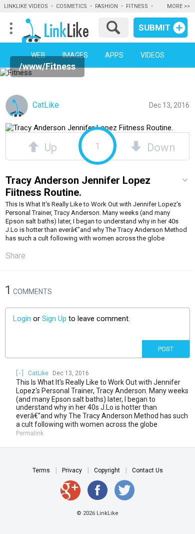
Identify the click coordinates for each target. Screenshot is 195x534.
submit (154, 28)
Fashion (106, 6)
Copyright (107, 470)
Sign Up (54, 318)
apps (114, 55)
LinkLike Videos (26, 6)
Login (22, 318)
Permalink (30, 433)
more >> (178, 6)
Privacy (72, 470)
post (166, 349)
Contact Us (147, 470)
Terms (41, 470)
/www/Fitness (47, 66)
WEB (38, 55)
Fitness (137, 6)
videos (152, 55)
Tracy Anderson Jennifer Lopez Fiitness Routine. (78, 186)
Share (16, 255)
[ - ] (20, 373)
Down (159, 146)
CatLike (44, 105)
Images (75, 55)
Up (48, 146)
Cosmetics (71, 6)
